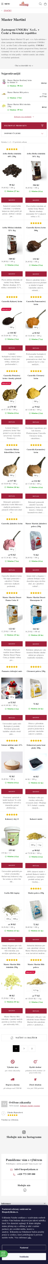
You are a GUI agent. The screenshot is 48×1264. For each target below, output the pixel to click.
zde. (29, 1237)
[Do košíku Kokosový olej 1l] (12, 865)
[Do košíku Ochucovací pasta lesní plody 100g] (36, 791)
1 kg (39, 845)
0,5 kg (36, 990)
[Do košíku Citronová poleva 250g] (36, 717)
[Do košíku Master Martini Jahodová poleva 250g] (36, 570)
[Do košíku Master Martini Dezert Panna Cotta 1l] (12, 643)
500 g (12, 327)
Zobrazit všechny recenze (30, 1105)
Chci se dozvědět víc (23, 65)
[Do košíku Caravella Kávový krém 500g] (36, 274)
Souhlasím (24, 1256)
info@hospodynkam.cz (26, 1169)
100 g (12, 697)
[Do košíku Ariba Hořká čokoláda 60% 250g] (12, 200)
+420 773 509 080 (26, 1174)
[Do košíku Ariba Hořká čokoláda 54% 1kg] (36, 200)
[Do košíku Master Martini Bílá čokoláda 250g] (12, 1010)
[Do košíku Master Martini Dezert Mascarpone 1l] (36, 644)
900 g (15, 919)
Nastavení (24, 1247)
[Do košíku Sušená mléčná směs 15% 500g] (12, 791)
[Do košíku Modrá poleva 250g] (36, 939)
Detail (12, 348)
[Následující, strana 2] (24, 1048)
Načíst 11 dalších (26, 1037)
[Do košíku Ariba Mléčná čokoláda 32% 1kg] (12, 273)
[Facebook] (24, 1190)
